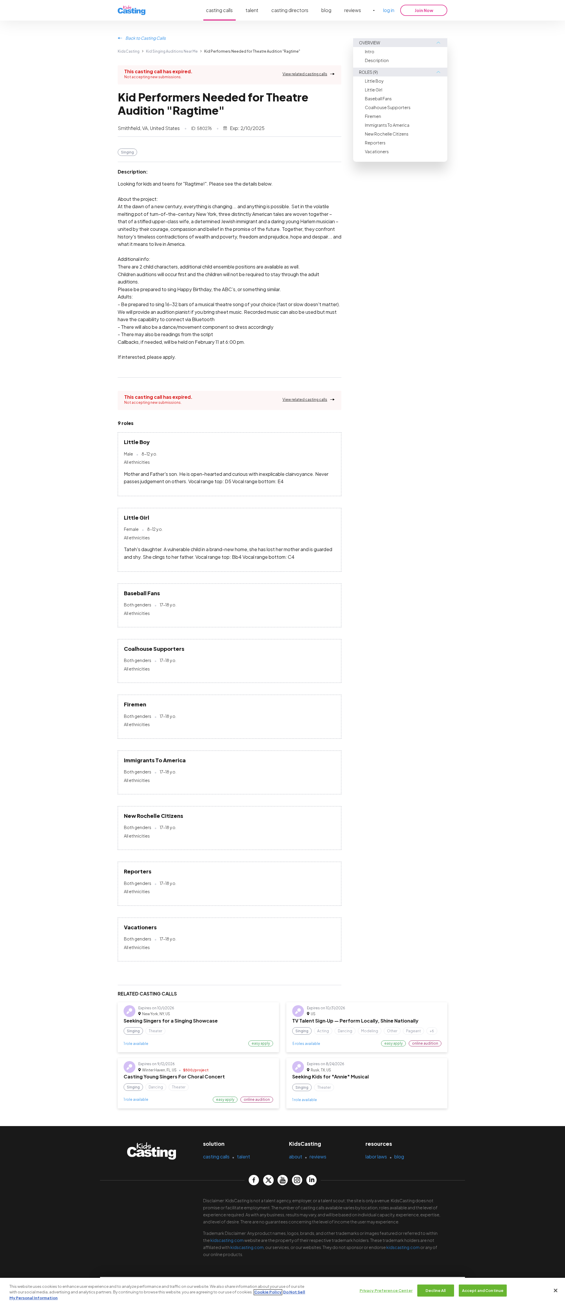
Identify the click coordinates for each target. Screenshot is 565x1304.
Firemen (373, 116)
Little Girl (373, 89)
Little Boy (374, 81)
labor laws (376, 1156)
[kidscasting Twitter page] (268, 1180)
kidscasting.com (227, 1240)
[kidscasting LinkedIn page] (311, 1180)
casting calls (219, 10)
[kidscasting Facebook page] (254, 1180)
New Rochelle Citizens (386, 133)
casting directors (289, 10)
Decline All (436, 1290)
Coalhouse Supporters (388, 107)
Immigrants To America (387, 125)
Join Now (424, 10)
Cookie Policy (268, 1292)
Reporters (375, 142)
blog (326, 10)
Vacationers (377, 151)
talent (252, 10)
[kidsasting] (131, 10)
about (295, 1156)
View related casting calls (304, 74)
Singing (127, 152)
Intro (369, 51)
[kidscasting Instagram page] (297, 1180)
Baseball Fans (378, 98)
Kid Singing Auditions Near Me (172, 51)
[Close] (555, 1290)
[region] (282, 1291)
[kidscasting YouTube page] (282, 1180)
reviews (352, 10)
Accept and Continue (482, 1290)
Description (377, 60)
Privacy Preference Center (386, 1290)
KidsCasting (128, 51)
